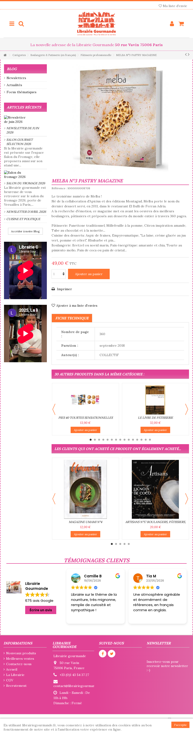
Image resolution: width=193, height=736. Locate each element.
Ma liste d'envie (174, 6)
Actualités (14, 85)
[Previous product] (186, 54)
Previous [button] (54, 409)
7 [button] (116, 440)
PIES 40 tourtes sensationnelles (85, 418)
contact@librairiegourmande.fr (77, 686)
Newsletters (16, 78)
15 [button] (150, 440)
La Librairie (15, 675)
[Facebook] (102, 653)
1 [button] (91, 440)
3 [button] (99, 440)
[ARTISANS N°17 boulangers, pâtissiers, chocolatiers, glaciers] (155, 489)
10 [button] (129, 440)
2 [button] (95, 440)
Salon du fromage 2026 (25, 183)
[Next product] (188, 54)
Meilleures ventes (20, 658)
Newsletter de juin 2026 (22, 130)
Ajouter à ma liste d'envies (76, 305)
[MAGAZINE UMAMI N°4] (85, 489)
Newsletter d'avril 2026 (26, 212)
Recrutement (16, 686)
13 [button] (141, 440)
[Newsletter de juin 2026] (25, 119)
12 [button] (137, 440)
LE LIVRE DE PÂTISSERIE (155, 418)
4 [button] (103, 440)
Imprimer (64, 289)
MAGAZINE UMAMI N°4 (85, 522)
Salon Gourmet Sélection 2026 (19, 142)
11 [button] (133, 440)
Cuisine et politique (23, 219)
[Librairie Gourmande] (96, 23)
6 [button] (112, 440)
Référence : (59, 188)
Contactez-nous (19, 664)
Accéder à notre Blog (25, 231)
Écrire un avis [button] (41, 610)
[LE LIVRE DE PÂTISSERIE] (155, 399)
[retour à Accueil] (5, 55)
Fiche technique (71, 318)
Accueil (11, 669)
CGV (9, 680)
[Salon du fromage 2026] (25, 174)
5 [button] (108, 440)
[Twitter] (111, 653)
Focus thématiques (21, 92)
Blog (12, 69)
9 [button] (124, 440)
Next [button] (186, 409)
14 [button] (146, 440)
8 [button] (120, 440)
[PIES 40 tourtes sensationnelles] (85, 399)
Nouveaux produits (21, 653)
